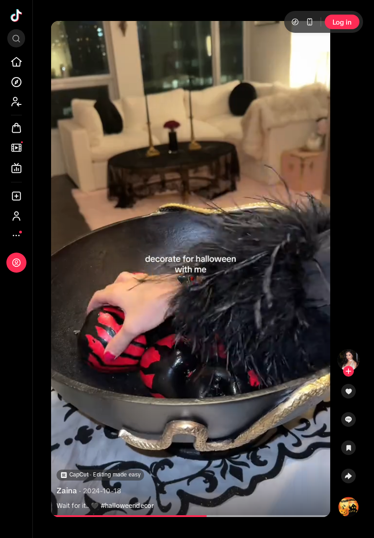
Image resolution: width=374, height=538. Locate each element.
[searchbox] (16, 38)
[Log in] (16, 262)
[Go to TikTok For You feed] (16, 15)
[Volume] (66, 36)
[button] (348, 394)
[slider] (139, 516)
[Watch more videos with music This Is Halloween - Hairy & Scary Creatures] (348, 505)
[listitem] (16, 62)
